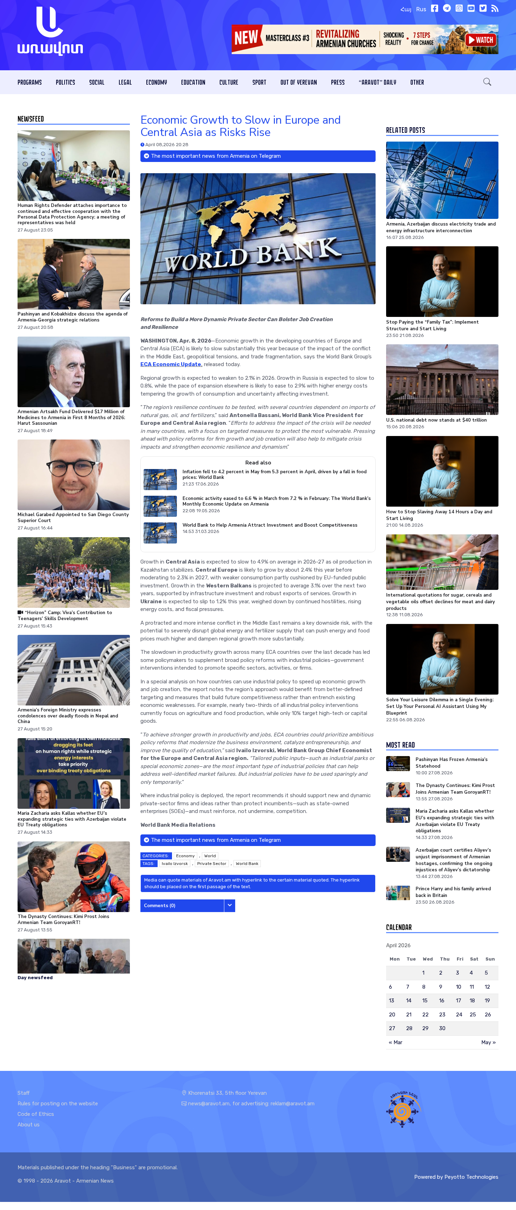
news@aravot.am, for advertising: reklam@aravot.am (251, 1103)
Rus (421, 9)
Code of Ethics (36, 1114)
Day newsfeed (35, 977)
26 (488, 1014)
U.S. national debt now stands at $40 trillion (436, 420)
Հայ (406, 9)
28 (409, 1028)
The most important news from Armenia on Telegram (216, 156)
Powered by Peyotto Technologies (456, 1177)
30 (442, 1028)
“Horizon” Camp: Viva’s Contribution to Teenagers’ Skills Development (65, 616)
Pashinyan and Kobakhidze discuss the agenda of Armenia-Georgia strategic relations (72, 317)
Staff (23, 1093)
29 (425, 1028)
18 (472, 1000)
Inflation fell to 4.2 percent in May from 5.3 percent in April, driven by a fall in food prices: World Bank (274, 475)
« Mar (395, 1042)
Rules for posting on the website (58, 1103)
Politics (65, 82)
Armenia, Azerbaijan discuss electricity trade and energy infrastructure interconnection (441, 227)
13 (391, 1000)
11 (472, 987)
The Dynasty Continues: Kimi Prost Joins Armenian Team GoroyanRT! (63, 919)
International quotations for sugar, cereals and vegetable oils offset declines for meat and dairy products (440, 602)
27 (392, 1028)
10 (458, 987)
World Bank (247, 863)
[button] (487, 82)
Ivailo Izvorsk (175, 863)
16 (441, 1000)
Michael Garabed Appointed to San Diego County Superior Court (73, 518)
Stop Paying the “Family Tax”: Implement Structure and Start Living (432, 325)
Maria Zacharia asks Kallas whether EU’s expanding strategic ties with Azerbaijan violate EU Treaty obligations (72, 819)
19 (487, 1000)
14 (408, 1000)
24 (459, 1014)
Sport (259, 82)
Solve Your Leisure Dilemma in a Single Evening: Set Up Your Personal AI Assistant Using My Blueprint (440, 706)
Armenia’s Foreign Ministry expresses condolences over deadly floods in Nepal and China (68, 716)
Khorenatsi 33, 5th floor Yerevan (227, 1093)
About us (29, 1124)
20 (392, 1014)
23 (442, 1014)
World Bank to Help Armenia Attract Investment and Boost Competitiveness (270, 525)
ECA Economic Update (170, 364)
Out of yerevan (298, 82)
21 (408, 1014)
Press (338, 82)
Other (417, 82)
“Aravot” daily (377, 82)
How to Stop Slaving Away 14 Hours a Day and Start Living (439, 515)
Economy (156, 82)
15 (425, 1000)
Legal (125, 82)
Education (193, 82)
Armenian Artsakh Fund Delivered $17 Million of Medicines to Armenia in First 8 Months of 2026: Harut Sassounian (71, 418)
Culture (228, 82)
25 (473, 1014)
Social (97, 82)
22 (425, 1014)
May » (488, 1042)
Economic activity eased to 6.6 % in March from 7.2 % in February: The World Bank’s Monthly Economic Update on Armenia (277, 501)
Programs (30, 82)
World (210, 855)
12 (487, 987)
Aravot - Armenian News (84, 1181)
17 (458, 1000)
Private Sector (211, 863)
